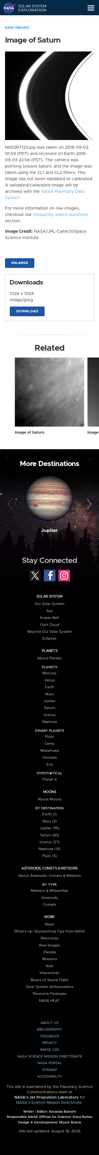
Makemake (49, 751)
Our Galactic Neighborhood (29, 20)
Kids (49, 966)
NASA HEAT (49, 1001)
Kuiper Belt (49, 618)
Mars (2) (50, 821)
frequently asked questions (60, 215)
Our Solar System (49, 604)
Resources (50, 938)
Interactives (49, 973)
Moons (49, 792)
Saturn (49, 708)
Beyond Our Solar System (49, 632)
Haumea (50, 757)
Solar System (49, 596)
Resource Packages (50, 994)
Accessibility (49, 1076)
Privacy (49, 1043)
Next (88, 504)
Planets (49, 651)
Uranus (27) (50, 842)
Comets (49, 905)
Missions (49, 959)
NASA (7, 8)
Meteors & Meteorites (49, 891)
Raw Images (17, 28)
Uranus (50, 715)
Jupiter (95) (49, 828)
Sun (49, 611)
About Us (49, 1023)
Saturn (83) (49, 835)
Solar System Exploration (29, 8)
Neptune (49, 722)
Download (27, 311)
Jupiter (49, 530)
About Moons (50, 799)
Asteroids (49, 898)
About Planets (49, 658)
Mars (49, 694)
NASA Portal (49, 1063)
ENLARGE (19, 263)
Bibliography (49, 1029)
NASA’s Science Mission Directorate (49, 1103)
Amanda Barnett (62, 1111)
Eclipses (49, 638)
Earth (49, 687)
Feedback (49, 1036)
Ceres (49, 743)
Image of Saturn (29, 432)
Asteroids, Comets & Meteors (49, 868)
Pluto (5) (49, 856)
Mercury (49, 673)
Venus (49, 680)
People (50, 952)
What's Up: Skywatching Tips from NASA (49, 931)
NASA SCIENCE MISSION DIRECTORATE (49, 1056)
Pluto (49, 737)
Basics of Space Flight (49, 980)
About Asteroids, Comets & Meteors (49, 876)
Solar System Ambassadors (49, 987)
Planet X (50, 779)
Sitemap (49, 1070)
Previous (10, 504)
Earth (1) (50, 814)
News (49, 924)
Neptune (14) (49, 849)
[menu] (91, 8)
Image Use (49, 1050)
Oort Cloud (49, 625)
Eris (49, 764)
